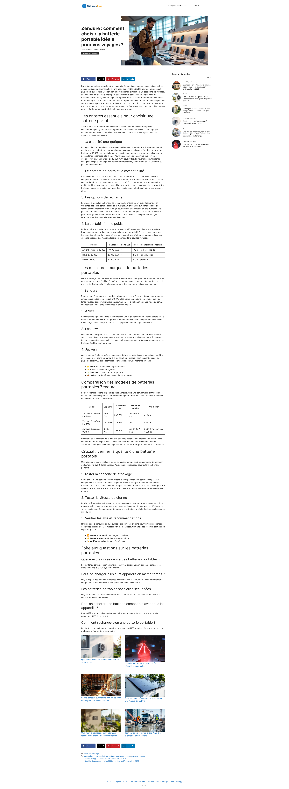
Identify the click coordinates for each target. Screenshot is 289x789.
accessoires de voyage (92, 756)
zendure (142, 756)
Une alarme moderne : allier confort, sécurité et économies (197, 145)
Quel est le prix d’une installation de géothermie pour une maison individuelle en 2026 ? (197, 87)
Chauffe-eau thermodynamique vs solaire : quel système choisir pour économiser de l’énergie (196, 134)
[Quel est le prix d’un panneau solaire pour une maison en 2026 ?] (145, 685)
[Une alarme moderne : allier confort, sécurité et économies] (145, 648)
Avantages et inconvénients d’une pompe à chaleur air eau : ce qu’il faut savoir (196, 111)
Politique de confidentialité (134, 782)
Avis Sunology (162, 782)
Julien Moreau (86, 50)
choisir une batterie (123, 756)
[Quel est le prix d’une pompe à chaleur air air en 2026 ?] (101, 646)
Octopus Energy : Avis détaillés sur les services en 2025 (105, 758)
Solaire (196, 6)
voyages (134, 756)
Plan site (150, 782)
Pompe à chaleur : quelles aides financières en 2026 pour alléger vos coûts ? (197, 99)
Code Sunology (176, 782)
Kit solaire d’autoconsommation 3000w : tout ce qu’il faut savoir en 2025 (111, 761)
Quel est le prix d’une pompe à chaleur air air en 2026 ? (195, 122)
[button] (205, 5)
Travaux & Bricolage (90, 53)
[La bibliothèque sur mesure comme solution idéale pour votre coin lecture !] (101, 685)
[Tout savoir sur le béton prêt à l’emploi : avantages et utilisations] (145, 720)
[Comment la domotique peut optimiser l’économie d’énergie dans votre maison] (101, 720)
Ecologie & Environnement (178, 6)
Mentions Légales (114, 782)
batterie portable (108, 756)
